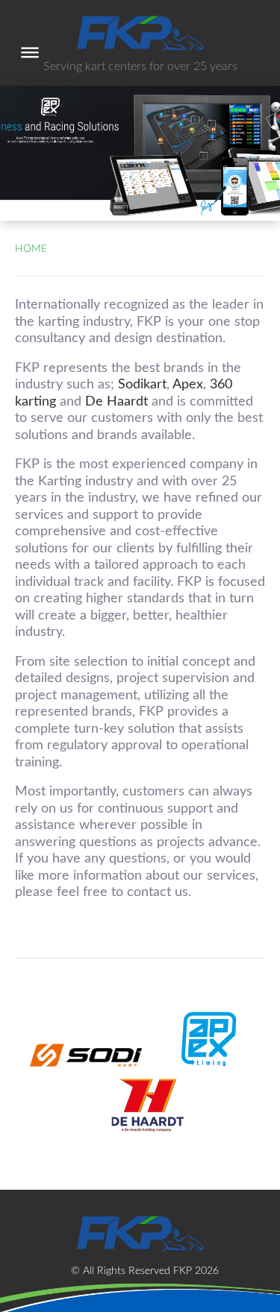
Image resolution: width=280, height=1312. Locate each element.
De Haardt (116, 402)
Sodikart (142, 384)
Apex (187, 384)
